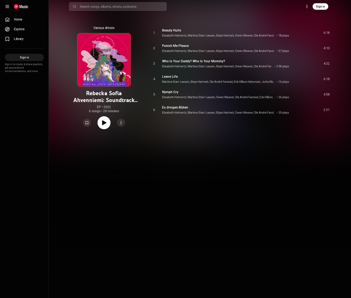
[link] (24, 19)
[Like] (296, 33)
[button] (87, 123)
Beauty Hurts (171, 30)
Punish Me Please (175, 46)
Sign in (320, 6)
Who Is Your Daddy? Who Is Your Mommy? (193, 61)
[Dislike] (303, 33)
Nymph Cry (170, 92)
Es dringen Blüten (175, 107)
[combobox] (123, 6)
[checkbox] (326, 32)
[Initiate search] (74, 6)
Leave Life (170, 77)
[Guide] (7, 6)
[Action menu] (121, 123)
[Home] (21, 6)
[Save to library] (86, 122)
